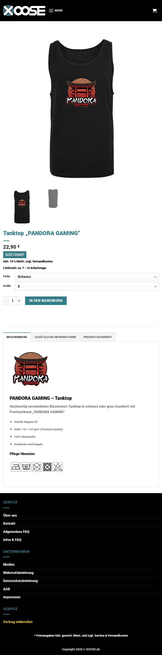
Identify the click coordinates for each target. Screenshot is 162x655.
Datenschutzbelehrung (20, 581)
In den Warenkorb (45, 301)
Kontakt (9, 523)
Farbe (6, 276)
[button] (56, 10)
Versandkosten (42, 261)
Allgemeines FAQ (16, 532)
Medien (9, 565)
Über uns (10, 515)
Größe (7, 285)
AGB (6, 589)
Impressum (11, 597)
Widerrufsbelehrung (18, 573)
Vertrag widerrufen (17, 622)
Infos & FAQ (12, 540)
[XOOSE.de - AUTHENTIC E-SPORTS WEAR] (24, 10)
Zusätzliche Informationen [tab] (55, 337)
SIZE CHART (14, 255)
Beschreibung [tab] (17, 337)
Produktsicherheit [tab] (98, 337)
